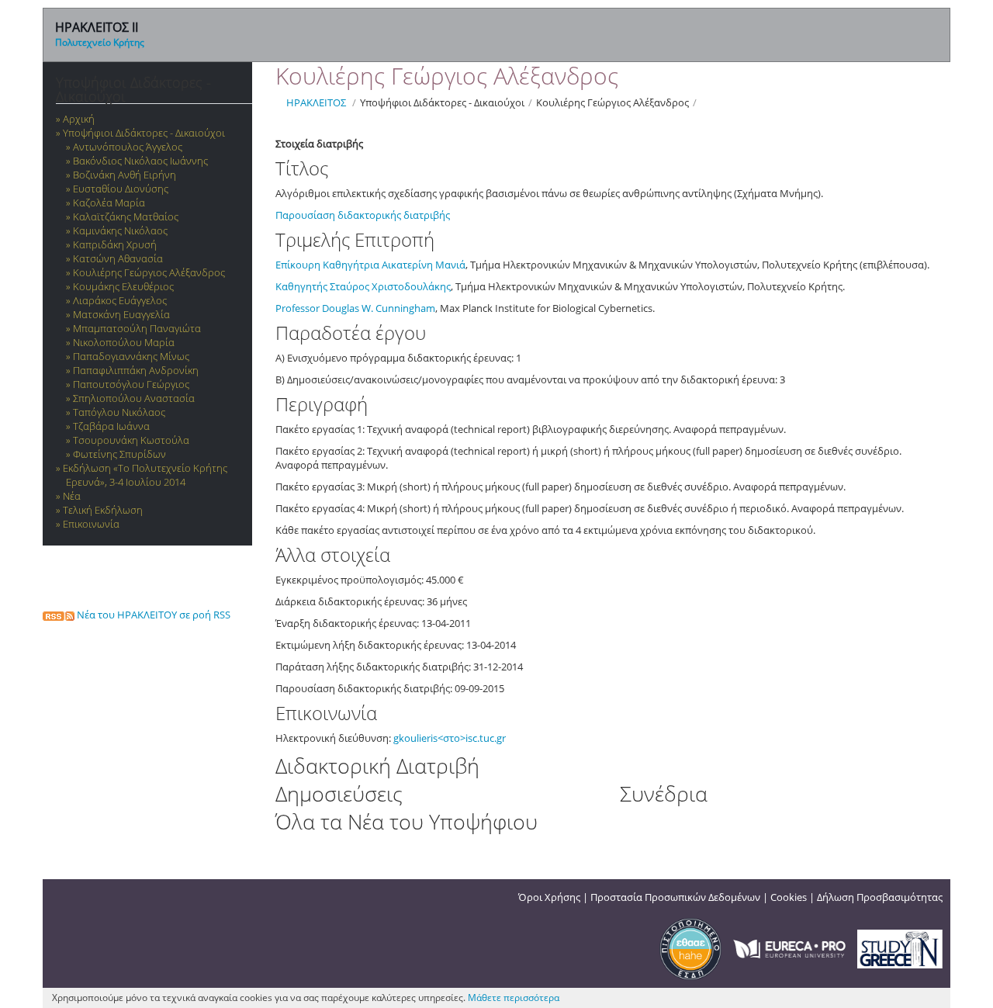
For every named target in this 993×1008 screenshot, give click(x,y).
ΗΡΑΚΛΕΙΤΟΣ (316, 102)
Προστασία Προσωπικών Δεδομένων (675, 897)
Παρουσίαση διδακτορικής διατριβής (363, 215)
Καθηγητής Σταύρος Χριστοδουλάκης (363, 286)
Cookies (788, 897)
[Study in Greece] (900, 947)
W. (368, 308)
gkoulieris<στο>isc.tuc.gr (449, 738)
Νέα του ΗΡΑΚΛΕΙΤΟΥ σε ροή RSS (152, 615)
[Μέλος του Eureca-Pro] (789, 947)
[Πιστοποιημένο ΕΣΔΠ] (690, 947)
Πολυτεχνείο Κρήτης (99, 42)
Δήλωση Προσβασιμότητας (880, 897)
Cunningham (405, 308)
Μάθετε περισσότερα (513, 997)
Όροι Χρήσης (549, 897)
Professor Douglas (318, 308)
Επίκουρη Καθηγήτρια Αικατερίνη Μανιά (370, 265)
